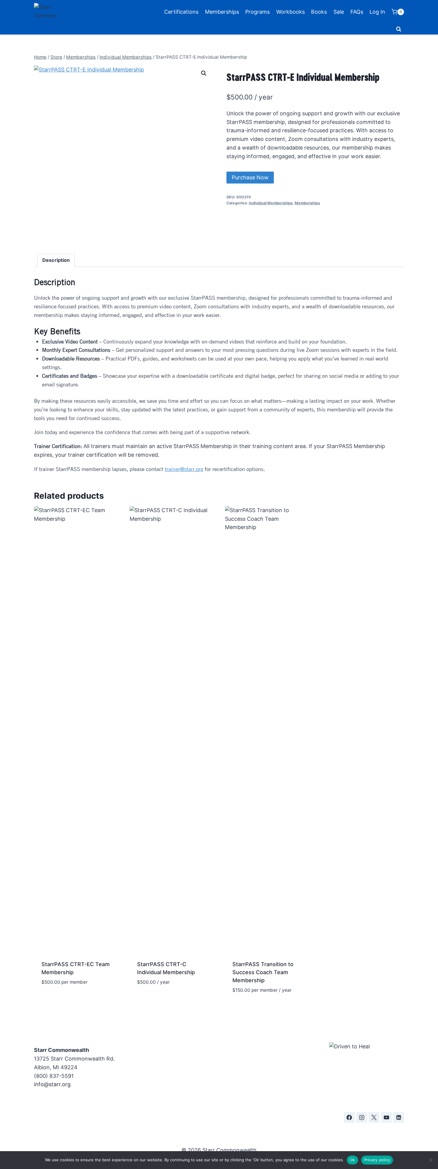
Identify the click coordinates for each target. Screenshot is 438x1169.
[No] (431, 1160)
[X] (374, 1117)
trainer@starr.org (184, 469)
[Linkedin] (398, 1117)
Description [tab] (56, 260)
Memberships (222, 12)
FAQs (356, 12)
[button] (203, 73)
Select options (61, 999)
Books (319, 12)
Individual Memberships (271, 203)
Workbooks (290, 12)
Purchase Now (250, 177)
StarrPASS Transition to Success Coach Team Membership (262, 972)
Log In (377, 12)
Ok (352, 1159)
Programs (257, 12)
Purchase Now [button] (156, 999)
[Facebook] (349, 1117)
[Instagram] (361, 1117)
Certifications (181, 12)
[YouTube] (386, 1117)
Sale (338, 12)
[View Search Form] (398, 29)
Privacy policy (377, 1159)
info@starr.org (52, 1084)
